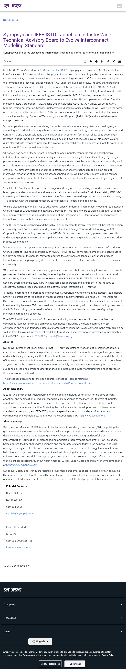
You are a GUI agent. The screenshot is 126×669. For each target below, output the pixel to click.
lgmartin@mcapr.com (18, 547)
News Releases (10, 20)
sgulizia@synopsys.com (20, 513)
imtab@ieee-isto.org (60, 336)
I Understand (75, 664)
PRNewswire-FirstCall (53, 70)
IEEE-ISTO (39, 336)
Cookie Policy (108, 655)
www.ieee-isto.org (94, 415)
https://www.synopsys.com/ (22, 464)
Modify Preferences (50, 664)
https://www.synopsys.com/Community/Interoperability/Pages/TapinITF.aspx (48, 383)
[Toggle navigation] (119, 6)
